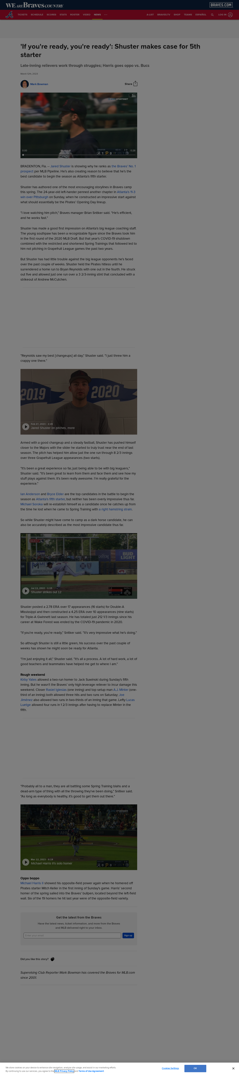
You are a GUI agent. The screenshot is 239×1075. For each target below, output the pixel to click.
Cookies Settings (170, 1068)
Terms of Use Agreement (91, 1071)
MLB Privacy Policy (64, 1071)
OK (195, 1068)
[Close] (233, 1068)
